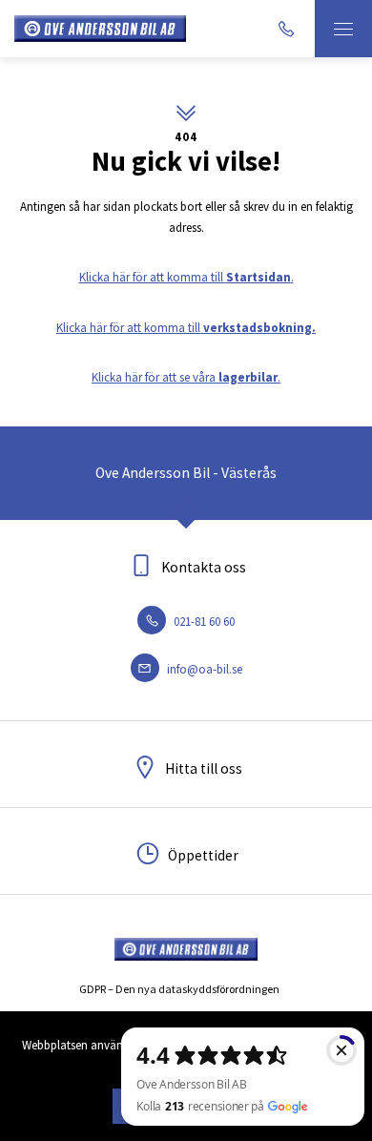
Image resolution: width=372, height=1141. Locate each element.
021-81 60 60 (203, 621)
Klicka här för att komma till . (186, 277)
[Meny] (343, 28)
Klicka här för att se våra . (186, 377)
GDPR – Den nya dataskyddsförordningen (179, 989)
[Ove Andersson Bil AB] (100, 29)
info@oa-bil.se (203, 669)
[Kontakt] (286, 28)
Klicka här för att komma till (186, 328)
